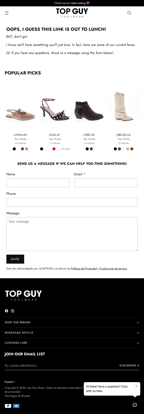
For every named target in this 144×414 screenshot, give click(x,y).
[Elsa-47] (54, 106)
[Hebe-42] (89, 106)
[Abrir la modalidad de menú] (6, 13)
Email (79, 174)
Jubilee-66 (123, 135)
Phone (11, 193)
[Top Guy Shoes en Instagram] (13, 311)
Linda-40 (20, 135)
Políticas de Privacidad (84, 268)
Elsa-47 (54, 135)
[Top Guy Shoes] (72, 13)
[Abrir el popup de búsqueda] (129, 13)
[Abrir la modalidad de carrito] (137, 13)
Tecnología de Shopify (17, 396)
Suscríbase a (129, 365)
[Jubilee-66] (123, 106)
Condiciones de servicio (113, 268)
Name (10, 174)
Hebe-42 (89, 135)
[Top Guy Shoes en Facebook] (7, 311)
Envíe (15, 259)
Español (9, 382)
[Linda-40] (20, 106)
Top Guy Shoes (35, 388)
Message (12, 213)
